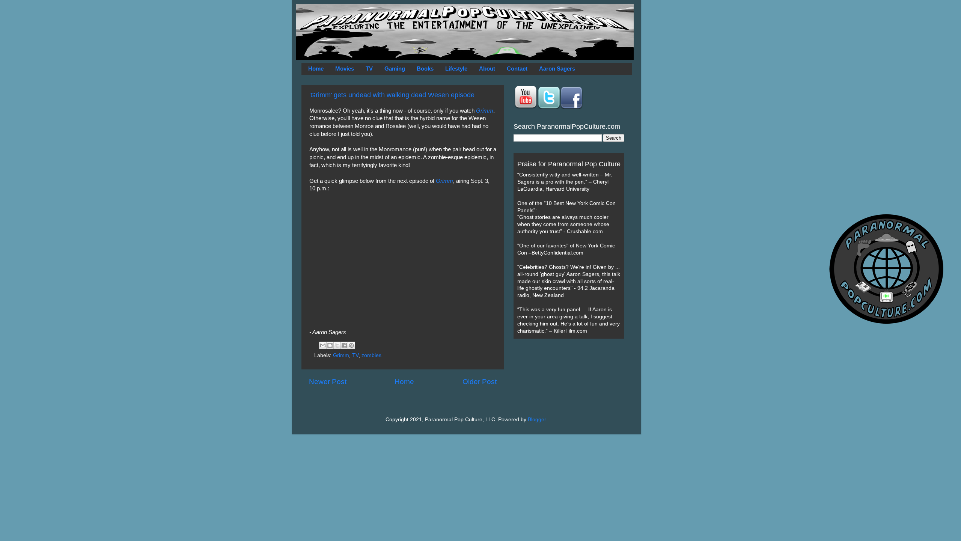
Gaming (394, 68)
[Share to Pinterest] (351, 345)
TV (369, 68)
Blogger (537, 419)
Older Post (479, 382)
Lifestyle (456, 68)
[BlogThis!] (330, 345)
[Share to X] (337, 345)
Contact (517, 68)
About (487, 68)
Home (316, 68)
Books (425, 68)
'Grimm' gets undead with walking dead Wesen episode (391, 95)
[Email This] (323, 345)
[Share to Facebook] (344, 345)
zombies (371, 355)
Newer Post (327, 382)
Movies (344, 68)
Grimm (484, 111)
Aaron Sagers (557, 68)
